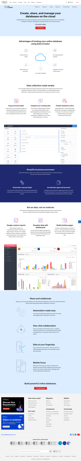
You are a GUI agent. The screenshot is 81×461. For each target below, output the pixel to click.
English (71, 2)
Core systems (31, 417)
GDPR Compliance (67, 456)
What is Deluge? (31, 407)
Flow (10, 2)
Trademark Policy (54, 456)
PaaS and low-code (32, 403)
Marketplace (66, 419)
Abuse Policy (74, 456)
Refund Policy (48, 456)
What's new (66, 403)
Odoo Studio (49, 424)
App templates (67, 405)
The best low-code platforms (52, 411)
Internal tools (31, 413)
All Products (38, 2)
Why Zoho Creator (32, 405)
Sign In (77, 2)
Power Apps (48, 419)
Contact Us (7, 456)
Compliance (17, 456)
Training (66, 415)
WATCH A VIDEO (41, 24)
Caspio (47, 417)
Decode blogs (67, 401)
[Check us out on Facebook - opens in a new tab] (71, 435)
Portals (29, 415)
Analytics (15, 2)
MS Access (48, 403)
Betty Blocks (49, 426)
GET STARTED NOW (40, 388)
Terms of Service (36, 456)
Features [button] (44, 6)
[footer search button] (50, 451)
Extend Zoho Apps (32, 419)
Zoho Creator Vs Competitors (52, 413)
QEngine (33, 2)
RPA (29, 2)
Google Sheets (49, 405)
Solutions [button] (57, 6)
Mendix (47, 422)
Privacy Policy (42, 456)
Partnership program (68, 411)
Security (12, 456)
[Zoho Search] (66, 2)
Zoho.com (5, 2)
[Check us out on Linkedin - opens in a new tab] (76, 435)
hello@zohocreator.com (9, 434)
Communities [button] (66, 6)
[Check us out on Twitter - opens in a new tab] (73, 435)
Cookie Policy (61, 456)
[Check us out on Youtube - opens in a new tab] (78, 435)
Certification (66, 417)
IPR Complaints (22, 456)
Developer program (68, 413)
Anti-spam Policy (29, 456)
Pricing (51, 6)
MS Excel (48, 401)
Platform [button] (37, 6)
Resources (74, 6)
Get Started (40, 27)
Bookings (20, 2)
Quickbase (48, 415)
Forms (25, 2)
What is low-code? (32, 401)
